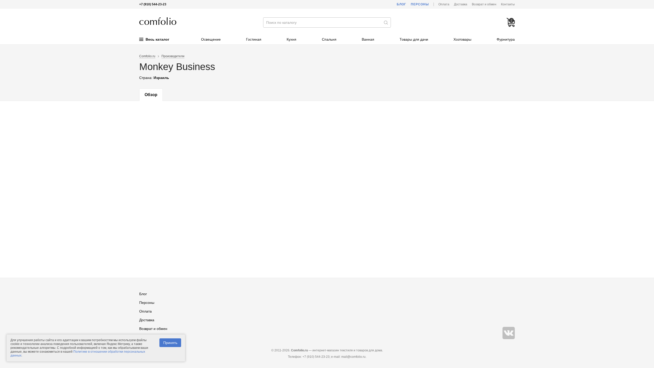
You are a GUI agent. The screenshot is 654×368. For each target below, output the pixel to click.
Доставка (460, 4)
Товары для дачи (414, 39)
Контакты (508, 4)
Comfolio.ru (147, 56)
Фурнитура (506, 39)
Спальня (329, 39)
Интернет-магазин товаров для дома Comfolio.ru (157, 21)
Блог (401, 4)
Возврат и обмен (484, 4)
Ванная (368, 39)
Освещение (211, 39)
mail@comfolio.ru (353, 357)
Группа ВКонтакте (509, 333)
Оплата (443, 4)
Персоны (420, 4)
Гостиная (253, 39)
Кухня (291, 39)
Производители (172, 56)
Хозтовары (462, 39)
